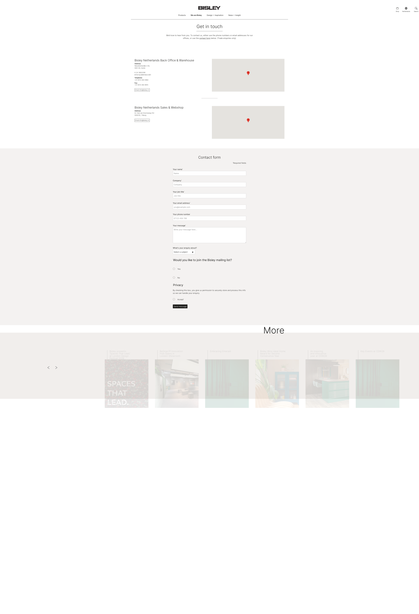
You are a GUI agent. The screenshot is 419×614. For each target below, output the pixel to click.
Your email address (181, 203)
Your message (179, 225)
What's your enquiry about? (185, 248)
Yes (179, 269)
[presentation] (174, 269)
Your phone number (181, 214)
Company (177, 180)
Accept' (180, 299)
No (178, 278)
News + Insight (234, 15)
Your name (178, 169)
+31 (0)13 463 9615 (141, 85)
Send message (180, 306)
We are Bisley (196, 15)
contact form (204, 38)
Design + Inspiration (215, 15)
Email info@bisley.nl (142, 90)
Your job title (178, 192)
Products (182, 15)
